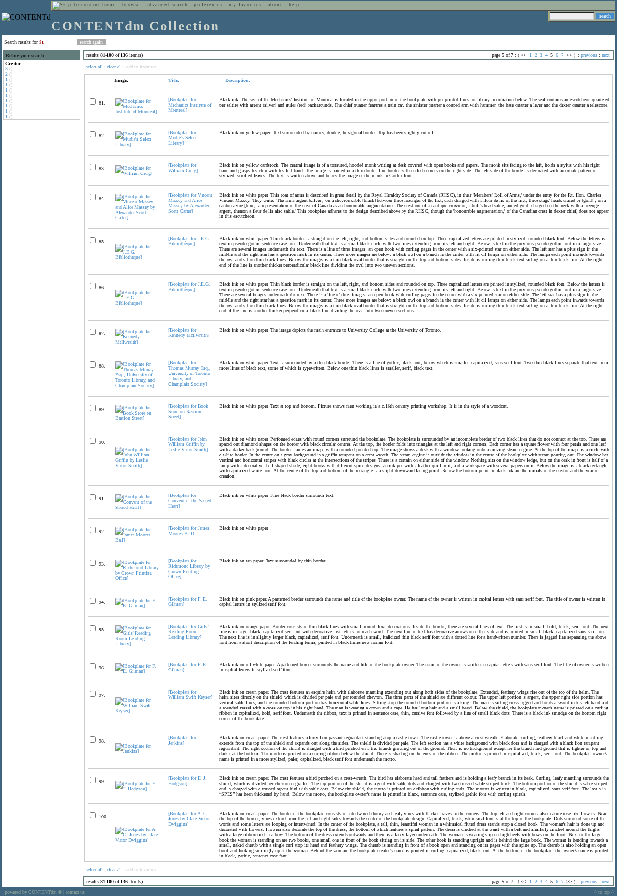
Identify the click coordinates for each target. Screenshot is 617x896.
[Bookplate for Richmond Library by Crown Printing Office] (189, 568)
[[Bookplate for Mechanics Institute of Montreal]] (137, 111)
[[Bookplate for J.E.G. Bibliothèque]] (137, 257)
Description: (237, 80)
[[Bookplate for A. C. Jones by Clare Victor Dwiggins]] (137, 840)
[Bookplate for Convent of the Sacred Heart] (189, 500)
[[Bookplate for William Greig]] (137, 173)
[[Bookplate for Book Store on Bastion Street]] (137, 418)
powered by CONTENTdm (33, 892)
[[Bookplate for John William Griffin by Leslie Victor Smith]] (137, 465)
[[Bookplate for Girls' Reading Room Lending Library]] (137, 643)
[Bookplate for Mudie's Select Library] (182, 138)
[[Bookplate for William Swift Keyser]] (137, 710)
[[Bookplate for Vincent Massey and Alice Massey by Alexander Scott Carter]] (137, 217)
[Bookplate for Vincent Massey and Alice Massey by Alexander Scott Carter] (190, 203)
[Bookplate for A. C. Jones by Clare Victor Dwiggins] (189, 819)
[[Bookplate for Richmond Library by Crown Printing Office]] (137, 578)
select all (94, 66)
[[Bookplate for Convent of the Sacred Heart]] (137, 507)
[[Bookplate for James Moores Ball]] (137, 540)
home (109, 4)
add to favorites (141, 66)
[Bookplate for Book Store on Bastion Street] (188, 411)
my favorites (245, 4)
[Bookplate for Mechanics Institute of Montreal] (189, 105)
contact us (75, 892)
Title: (173, 80)
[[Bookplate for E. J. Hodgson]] (137, 788)
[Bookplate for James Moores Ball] (188, 530)
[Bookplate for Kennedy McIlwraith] (188, 332)
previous (589, 55)
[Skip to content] (76, 4)
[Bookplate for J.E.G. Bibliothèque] (189, 241)
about (275, 4)
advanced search (167, 4)
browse (131, 4)
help (294, 4)
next (606, 55)
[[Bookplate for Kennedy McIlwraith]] (137, 342)
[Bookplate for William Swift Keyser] (190, 694)
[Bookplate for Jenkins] (182, 740)
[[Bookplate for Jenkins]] (137, 751)
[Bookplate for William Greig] (183, 167)
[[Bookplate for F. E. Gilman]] (137, 605)
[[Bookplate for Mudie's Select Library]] (137, 144)
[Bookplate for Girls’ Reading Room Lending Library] (188, 632)
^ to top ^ (604, 892)
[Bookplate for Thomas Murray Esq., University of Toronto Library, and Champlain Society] (189, 373)
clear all (114, 66)
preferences (208, 4)
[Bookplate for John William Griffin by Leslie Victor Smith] (188, 444)
